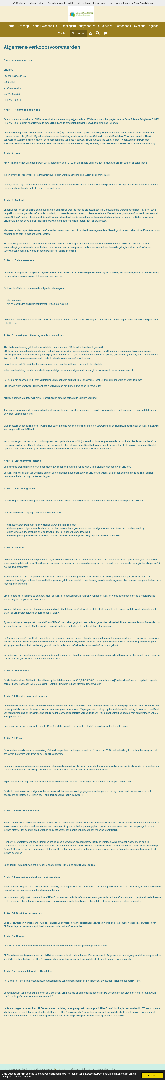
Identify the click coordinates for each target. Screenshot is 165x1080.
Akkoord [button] (152, 1075)
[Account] (90, 33)
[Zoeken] (97, 33)
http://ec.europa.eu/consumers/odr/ (33, 996)
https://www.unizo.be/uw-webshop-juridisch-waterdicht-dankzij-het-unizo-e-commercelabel (83, 959)
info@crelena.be (61, 1069)
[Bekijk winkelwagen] (105, 33)
